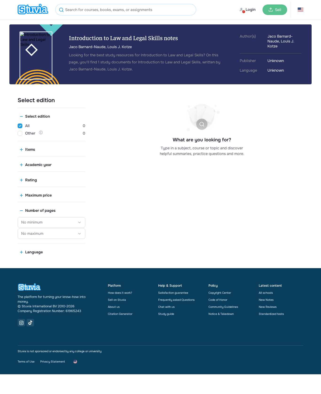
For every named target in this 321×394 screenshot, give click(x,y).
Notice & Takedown (221, 314)
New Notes (266, 300)
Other (30, 133)
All (27, 125)
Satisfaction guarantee (173, 293)
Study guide (166, 314)
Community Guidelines (223, 307)
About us (114, 307)
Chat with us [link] (166, 307)
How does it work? (120, 293)
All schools (266, 293)
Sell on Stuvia (117, 300)
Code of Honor (217, 300)
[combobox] (126, 9)
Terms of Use (26, 361)
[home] (33, 9)
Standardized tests (271, 314)
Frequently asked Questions (176, 300)
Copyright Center (219, 293)
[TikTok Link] (30, 322)
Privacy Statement (52, 361)
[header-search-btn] (61, 10)
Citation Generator (120, 314)
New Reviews (268, 307)
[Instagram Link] (21, 322)
